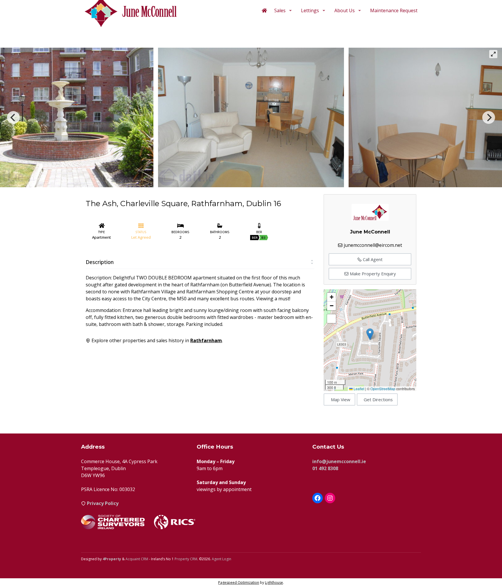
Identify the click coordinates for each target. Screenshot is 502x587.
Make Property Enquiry (372, 273)
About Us (344, 10)
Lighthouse (274, 582)
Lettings (310, 10)
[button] (370, 334)
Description (100, 261)
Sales (280, 10)
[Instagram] (330, 498)
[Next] (488, 117)
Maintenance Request (393, 10)
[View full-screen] (493, 54)
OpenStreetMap (382, 388)
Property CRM (186, 558)
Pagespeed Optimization (238, 582)
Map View (340, 399)
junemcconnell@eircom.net (373, 245)
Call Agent (372, 259)
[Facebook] (317, 498)
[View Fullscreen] (331, 318)
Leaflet (358, 388)
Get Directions (378, 399)
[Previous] (13, 117)
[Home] (264, 10)
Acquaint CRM (137, 558)
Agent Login (221, 558)
